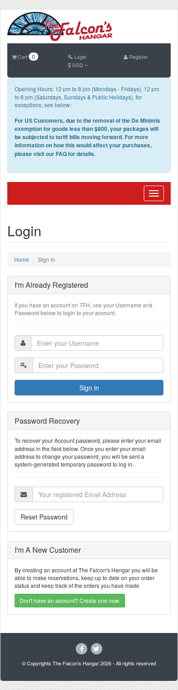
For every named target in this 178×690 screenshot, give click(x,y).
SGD (77, 64)
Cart (25, 56)
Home (21, 259)
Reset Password (44, 516)
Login (79, 56)
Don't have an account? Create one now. (70, 600)
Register (138, 56)
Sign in (89, 387)
